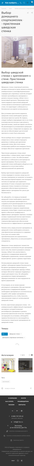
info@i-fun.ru (18, 422)
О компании (12, 398)
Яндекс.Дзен (22, 411)
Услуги (23, 398)
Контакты (22, 405)
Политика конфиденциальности (18, 431)
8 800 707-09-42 (17, 416)
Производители (23, 401)
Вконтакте (12, 411)
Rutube (17, 411)
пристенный (6, 381)
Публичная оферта (18, 440)
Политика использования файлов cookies (18, 435)
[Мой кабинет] (27, 3)
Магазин (11, 405)
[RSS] (27, 13)
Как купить (9, 401)
